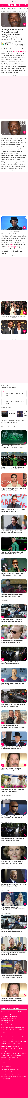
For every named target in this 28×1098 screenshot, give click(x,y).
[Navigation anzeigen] (2, 5)
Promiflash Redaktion (18, 37)
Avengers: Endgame (19, 51)
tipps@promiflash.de (10, 422)
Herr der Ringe (11, 247)
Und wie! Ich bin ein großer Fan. (15, 394)
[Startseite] (14, 5)
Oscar (11, 244)
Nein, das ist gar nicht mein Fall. (15, 402)
